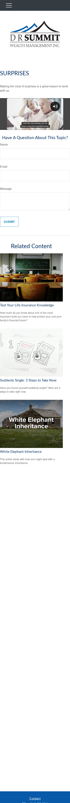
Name (4, 144)
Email (3, 166)
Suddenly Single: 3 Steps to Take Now (28, 380)
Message (6, 189)
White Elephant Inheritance (21, 452)
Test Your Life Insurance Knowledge (27, 305)
